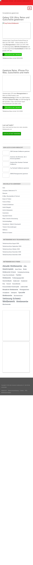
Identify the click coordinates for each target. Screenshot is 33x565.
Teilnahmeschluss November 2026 (12, 252)
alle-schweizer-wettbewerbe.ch (17, 385)
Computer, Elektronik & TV (10, 190)
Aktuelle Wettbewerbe (12, 266)
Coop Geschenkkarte (8, 275)
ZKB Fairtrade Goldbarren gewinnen (20, 151)
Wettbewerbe (22, 301)
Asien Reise (18, 269)
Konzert (9, 284)
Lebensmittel (24, 286)
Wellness (5, 229)
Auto (4, 187)
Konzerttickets (16, 284)
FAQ (26, 390)
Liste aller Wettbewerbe (11, 133)
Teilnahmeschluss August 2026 (11, 243)
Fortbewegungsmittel (18, 278)
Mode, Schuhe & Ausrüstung (10, 218)
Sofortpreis (14, 292)
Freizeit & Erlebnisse (8, 204)
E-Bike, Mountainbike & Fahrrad (11, 196)
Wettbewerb (9, 301)
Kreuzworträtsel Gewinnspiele (11, 286)
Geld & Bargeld (7, 207)
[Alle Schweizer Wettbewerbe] (16, 2)
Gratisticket (24, 281)
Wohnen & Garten (7, 232)
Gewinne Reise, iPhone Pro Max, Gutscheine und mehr (16, 71)
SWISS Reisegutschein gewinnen (19, 173)
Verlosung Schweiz (12, 298)
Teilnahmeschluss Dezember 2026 (12, 254)
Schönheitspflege (7, 221)
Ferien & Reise (6, 201)
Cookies (22, 390)
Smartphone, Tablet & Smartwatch (12, 224)
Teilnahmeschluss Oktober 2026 (11, 249)
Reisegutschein (24, 289)
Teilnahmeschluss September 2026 (12, 246)
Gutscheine (6, 213)
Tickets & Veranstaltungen (9, 227)
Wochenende (7, 304)
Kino (4, 284)
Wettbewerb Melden (6, 392)
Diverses (5, 193)
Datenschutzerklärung (13, 390)
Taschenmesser (18, 295)
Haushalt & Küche (7, 215)
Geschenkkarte (7, 281)
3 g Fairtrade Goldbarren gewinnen (19, 168)
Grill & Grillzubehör (8, 210)
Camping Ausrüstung (23, 272)
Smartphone (6, 292)
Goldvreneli (16, 281)
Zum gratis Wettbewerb (12, 54)
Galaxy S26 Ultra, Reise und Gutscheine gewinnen (16, 18)
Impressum (4, 390)
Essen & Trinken (7, 199)
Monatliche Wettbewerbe (10, 289)
